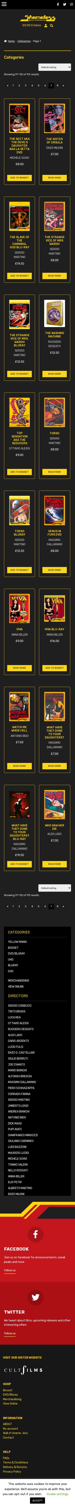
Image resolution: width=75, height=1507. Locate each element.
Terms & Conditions (15, 1462)
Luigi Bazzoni (17, 1147)
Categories (24, 41)
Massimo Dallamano (22, 1082)
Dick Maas (15, 1123)
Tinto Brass (16, 1011)
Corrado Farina (19, 1094)
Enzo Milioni (16, 1194)
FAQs (6, 1458)
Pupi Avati (15, 1129)
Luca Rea (14, 1017)
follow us (10, 1270)
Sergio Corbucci (19, 1005)
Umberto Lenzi (18, 1106)
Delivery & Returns (15, 1467)
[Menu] (4, 4)
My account (10, 1428)
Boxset (13, 948)
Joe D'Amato (16, 1064)
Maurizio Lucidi (18, 1153)
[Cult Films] (37, 1369)
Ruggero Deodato (21, 1029)
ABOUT (7, 1424)
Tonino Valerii (18, 1164)
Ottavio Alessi (18, 1023)
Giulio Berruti (18, 1058)
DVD (10, 971)
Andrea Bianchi (18, 1111)
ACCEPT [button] (37, 1500)
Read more (54, 177)
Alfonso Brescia (20, 1076)
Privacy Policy (12, 1471)
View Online (16, 986)
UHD (10, 959)
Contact (8, 1437)
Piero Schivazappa (21, 1088)
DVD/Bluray (16, 953)
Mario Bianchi (17, 1070)
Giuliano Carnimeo (21, 1141)
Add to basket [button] (19, 177)
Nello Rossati (18, 1170)
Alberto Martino (20, 1188)
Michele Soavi (17, 1158)
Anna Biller (16, 1176)
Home (11, 41)
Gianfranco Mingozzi (23, 1135)
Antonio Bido (17, 1117)
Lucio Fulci (15, 1047)
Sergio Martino (19, 1100)
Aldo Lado (15, 1035)
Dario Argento (18, 1041)
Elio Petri (15, 1182)
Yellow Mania (17, 942)
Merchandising (18, 980)
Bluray (13, 965)
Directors (18, 996)
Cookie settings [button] (57, 1494)
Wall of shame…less (15, 1433)
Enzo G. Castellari (21, 1052)
